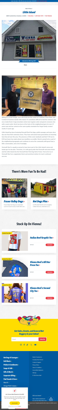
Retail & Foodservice (37, 357)
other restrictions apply (42, 1)
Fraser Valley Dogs (13, 201)
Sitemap (34, 372)
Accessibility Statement (38, 370)
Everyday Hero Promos (38, 359)
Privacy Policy (36, 365)
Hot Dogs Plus (40, 201)
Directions (30, 15)
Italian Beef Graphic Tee (41, 237)
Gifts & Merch (8, 371)
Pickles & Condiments (11, 364)
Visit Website (48, 15)
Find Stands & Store (10, 379)
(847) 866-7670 (39, 15)
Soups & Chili (8, 368)
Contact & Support (37, 362)
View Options (49, 245)
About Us (6, 382)
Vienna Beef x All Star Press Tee (40, 263)
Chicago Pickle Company (10, 385)
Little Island (29, 12)
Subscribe (42, 339)
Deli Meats (7, 361)
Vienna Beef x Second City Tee (40, 289)
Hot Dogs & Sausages (11, 357)
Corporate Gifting (9, 375)
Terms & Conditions (37, 367)
